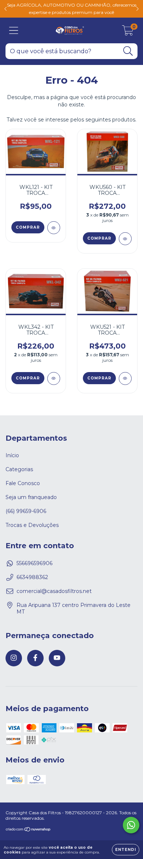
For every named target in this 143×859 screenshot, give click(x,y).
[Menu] (14, 30)
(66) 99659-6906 (26, 511)
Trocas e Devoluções (32, 525)
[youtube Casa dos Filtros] (57, 658)
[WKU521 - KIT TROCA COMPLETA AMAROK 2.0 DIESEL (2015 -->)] (125, 378)
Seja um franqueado (31, 497)
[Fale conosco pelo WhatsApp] (131, 825)
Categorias (19, 469)
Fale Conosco (23, 483)
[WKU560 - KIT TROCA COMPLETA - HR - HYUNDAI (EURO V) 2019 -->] (125, 238)
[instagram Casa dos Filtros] (14, 658)
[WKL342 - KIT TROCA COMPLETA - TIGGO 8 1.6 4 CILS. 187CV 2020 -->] (53, 378)
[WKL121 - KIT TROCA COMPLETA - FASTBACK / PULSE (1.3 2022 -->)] (53, 227)
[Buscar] (128, 51)
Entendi (125, 849)
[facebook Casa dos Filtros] (35, 658)
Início (12, 455)
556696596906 (34, 563)
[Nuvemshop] (28, 830)
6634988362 (32, 577)
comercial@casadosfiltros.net (54, 591)
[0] (128, 32)
